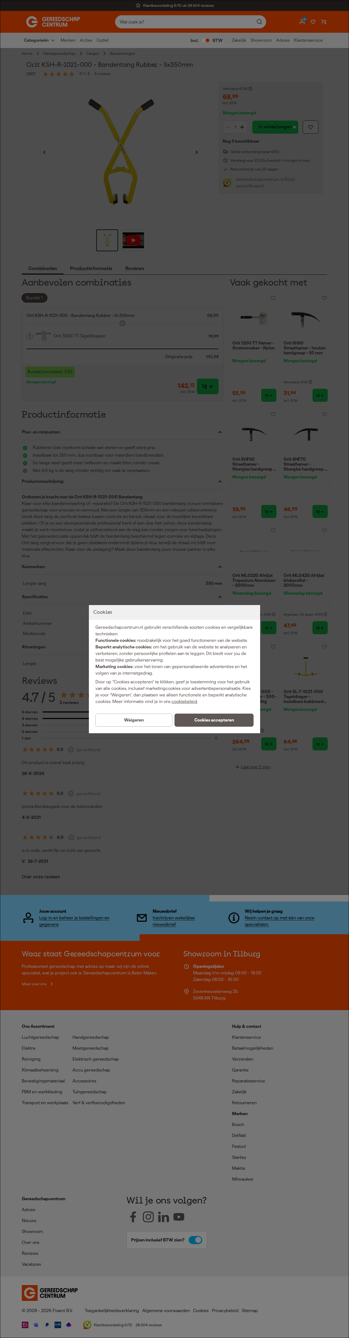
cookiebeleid (184, 701)
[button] (214, 720)
